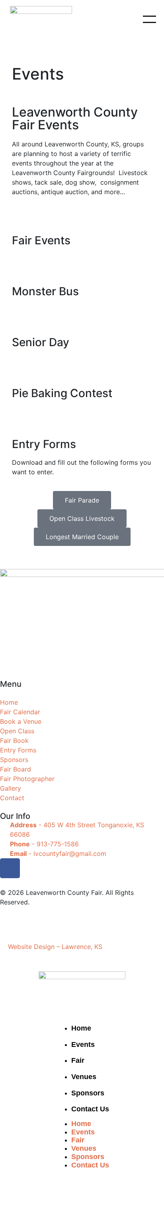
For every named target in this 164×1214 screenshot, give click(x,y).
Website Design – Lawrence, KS (55, 947)
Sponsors (87, 1093)
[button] (70, 1203)
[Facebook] (10, 868)
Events (83, 1044)
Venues (83, 1077)
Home (81, 1028)
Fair (77, 1060)
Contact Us (90, 1109)
